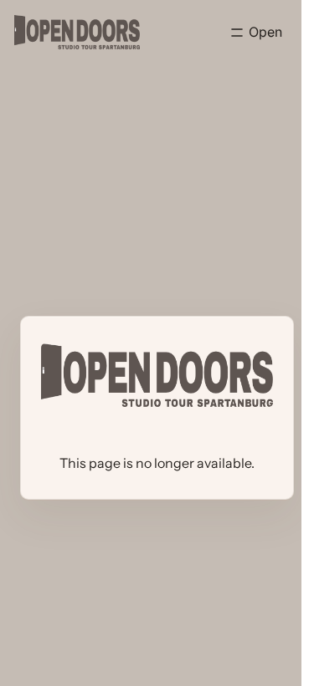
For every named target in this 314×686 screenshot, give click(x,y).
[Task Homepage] (77, 32)
